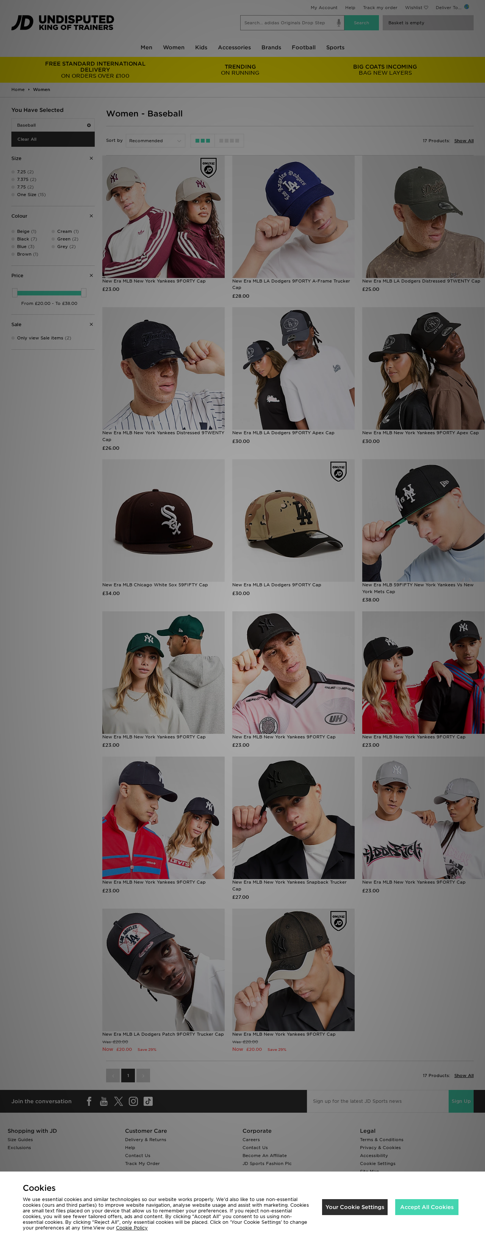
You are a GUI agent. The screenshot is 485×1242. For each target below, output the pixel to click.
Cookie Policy (132, 1228)
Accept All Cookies (427, 1207)
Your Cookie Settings (354, 1207)
